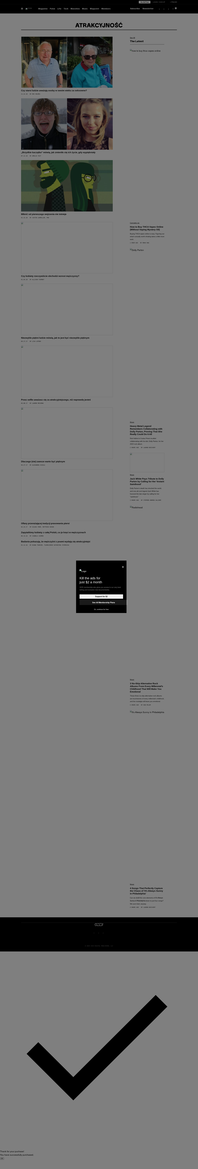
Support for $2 (101, 596)
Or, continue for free (101, 609)
